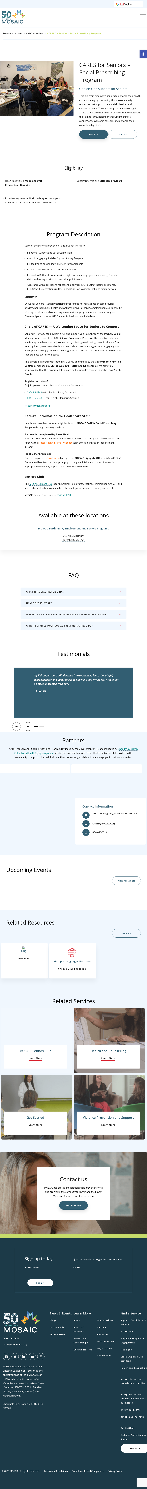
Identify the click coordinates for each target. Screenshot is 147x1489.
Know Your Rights (131, 1409)
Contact (101, 1327)
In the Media (57, 1327)
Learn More (35, 1058)
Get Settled (35, 1117)
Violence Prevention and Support (108, 1117)
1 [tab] (36, 726)
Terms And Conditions (56, 1471)
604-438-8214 (99, 832)
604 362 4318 (64, 495)
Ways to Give (104, 1348)
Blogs (53, 1320)
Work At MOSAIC (106, 1341)
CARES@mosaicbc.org (104, 823)
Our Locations (105, 1320)
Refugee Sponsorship (133, 1416)
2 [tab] (41, 726)
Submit (40, 1282)
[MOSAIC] (13, 21)
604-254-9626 (11, 1338)
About (77, 1320)
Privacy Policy (115, 1471)
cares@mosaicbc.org (39, 405)
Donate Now (104, 1355)
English (128, 4)
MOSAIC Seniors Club (40, 483)
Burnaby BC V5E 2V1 (73, 538)
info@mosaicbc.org (15, 1344)
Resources (102, 1334)
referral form (52, 458)
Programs (8, 33)
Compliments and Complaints (88, 1471)
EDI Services (127, 1331)
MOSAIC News (57, 1334)
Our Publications (83, 1349)
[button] (143, 54)
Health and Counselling (30, 33)
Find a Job (126, 1349)
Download (24, 958)
